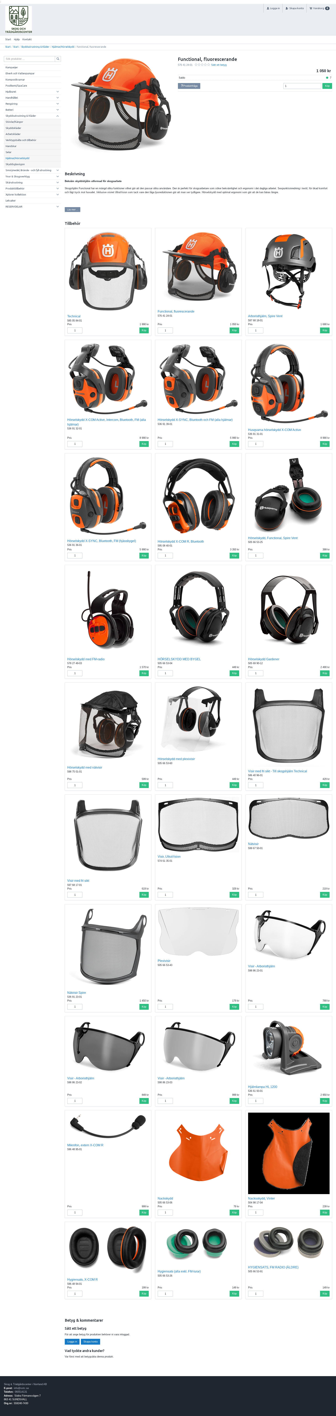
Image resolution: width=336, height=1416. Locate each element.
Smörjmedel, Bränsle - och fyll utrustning (28, 170)
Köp (327, 85)
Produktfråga (190, 85)
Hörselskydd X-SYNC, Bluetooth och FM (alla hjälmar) (195, 419)
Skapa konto (90, 1341)
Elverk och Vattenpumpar (20, 73)
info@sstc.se (21, 1388)
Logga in (72, 1341)
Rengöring (12, 103)
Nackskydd (165, 1198)
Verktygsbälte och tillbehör (21, 140)
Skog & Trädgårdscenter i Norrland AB (25, 1384)
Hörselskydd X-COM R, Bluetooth (181, 541)
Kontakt (27, 39)
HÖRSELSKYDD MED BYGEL (179, 659)
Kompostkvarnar (15, 79)
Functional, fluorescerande (176, 311)
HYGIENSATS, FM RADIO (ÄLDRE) (273, 1267)
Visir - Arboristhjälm (261, 966)
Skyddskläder (13, 128)
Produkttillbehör (15, 188)
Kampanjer (12, 67)
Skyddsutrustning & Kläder (35, 47)
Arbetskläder (13, 134)
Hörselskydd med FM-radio (86, 659)
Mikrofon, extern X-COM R (85, 1145)
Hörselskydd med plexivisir (176, 759)
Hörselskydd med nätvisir (84, 767)
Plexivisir (164, 960)
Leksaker (11, 200)
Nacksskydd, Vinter (261, 1198)
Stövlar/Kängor (14, 121)
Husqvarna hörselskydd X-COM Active (274, 430)
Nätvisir (253, 844)
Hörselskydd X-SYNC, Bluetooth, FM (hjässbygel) (101, 541)
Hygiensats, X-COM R (82, 1279)
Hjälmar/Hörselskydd (63, 47)
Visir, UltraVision (169, 856)
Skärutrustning (14, 182)
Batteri (9, 109)
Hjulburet (11, 91)
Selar (8, 152)
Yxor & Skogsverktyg (18, 176)
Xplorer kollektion (16, 194)
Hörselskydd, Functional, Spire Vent (273, 538)
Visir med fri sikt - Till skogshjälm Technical (277, 771)
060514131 (21, 1391)
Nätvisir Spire (76, 992)
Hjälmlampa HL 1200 (262, 1086)
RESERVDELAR (14, 206)
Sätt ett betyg (219, 64)
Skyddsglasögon (15, 164)
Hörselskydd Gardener (263, 659)
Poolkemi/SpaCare (16, 85)
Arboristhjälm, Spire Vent (265, 316)
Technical (73, 316)
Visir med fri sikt (78, 880)
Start (8, 39)
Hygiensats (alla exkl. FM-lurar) (179, 1271)
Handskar (11, 146)
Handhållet (12, 97)
